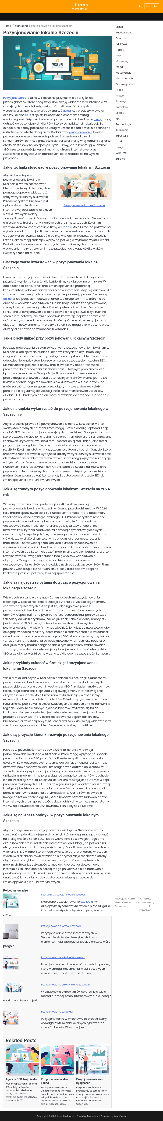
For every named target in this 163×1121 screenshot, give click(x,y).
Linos (81, 5)
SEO (28, 115)
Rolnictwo (122, 107)
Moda (119, 67)
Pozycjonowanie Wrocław (57, 1012)
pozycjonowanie (80, 132)
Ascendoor (93, 1116)
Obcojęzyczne (125, 84)
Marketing (122, 61)
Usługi (119, 147)
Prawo (120, 95)
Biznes (120, 27)
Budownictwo (124, 32)
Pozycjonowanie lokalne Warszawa (63, 957)
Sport (119, 118)
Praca (119, 90)
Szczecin (87, 902)
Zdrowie (121, 159)
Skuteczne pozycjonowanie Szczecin (63, 894)
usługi (67, 111)
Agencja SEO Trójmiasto (21, 1079)
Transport (122, 130)
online (7, 299)
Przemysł (121, 101)
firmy (98, 119)
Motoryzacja (123, 73)
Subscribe (151, 6)
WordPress (120, 1116)
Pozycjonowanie (14, 98)
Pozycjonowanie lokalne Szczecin (84, 205)
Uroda (119, 141)
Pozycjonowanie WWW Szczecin (61, 926)
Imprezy (121, 55)
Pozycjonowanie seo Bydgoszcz (89, 1081)
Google (66, 227)
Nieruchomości (125, 78)
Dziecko (121, 38)
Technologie (123, 124)
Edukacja (121, 44)
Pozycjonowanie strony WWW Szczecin (65, 984)
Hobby (120, 50)
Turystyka (122, 136)
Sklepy (120, 113)
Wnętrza (121, 153)
